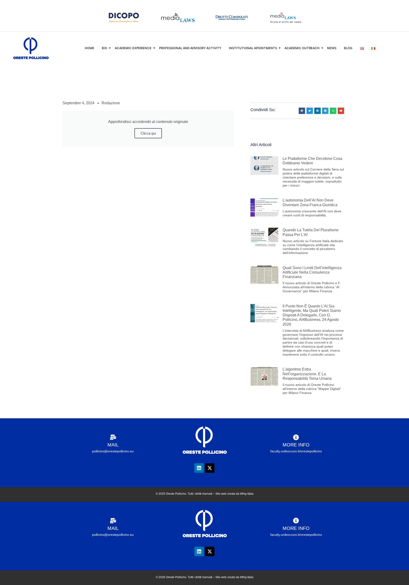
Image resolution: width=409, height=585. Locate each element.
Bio (104, 48)
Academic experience (133, 48)
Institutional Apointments (253, 48)
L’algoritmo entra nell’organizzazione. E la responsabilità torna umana (307, 373)
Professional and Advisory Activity (190, 48)
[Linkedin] (199, 468)
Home (89, 48)
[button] (302, 111)
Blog (348, 48)
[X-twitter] (209, 468)
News (331, 48)
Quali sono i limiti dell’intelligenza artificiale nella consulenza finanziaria (312, 272)
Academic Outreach (302, 48)
